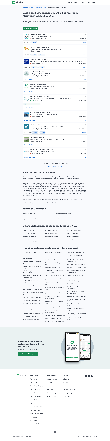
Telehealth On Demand (29, 213)
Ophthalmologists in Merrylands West (55, 315)
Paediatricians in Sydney (29, 203)
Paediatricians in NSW (41, 7)
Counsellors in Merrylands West (31, 316)
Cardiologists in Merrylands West (31, 303)
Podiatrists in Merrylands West (75, 275)
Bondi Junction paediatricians (30, 242)
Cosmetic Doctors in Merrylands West (33, 313)
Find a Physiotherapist (36, 386)
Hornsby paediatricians (51, 233)
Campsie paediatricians (73, 236)
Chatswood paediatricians (51, 230)
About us (66, 379)
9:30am (42, 67)
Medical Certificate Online (29, 216)
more (84, 42)
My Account (33, 417)
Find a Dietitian (34, 400)
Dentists (49, 386)
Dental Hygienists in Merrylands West (33, 319)
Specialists (50, 389)
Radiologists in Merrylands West (75, 284)
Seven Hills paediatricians (51, 242)
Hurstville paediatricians (73, 239)
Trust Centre (67, 396)
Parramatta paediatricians (51, 239)
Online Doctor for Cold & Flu (63, 216)
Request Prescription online (30, 219)
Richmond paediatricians (29, 239)
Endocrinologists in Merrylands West (54, 275)
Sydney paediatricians (28, 230)
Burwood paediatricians (29, 233)
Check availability (28, 79)
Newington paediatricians (51, 236)
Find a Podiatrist (35, 389)
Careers (65, 382)
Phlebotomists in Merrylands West (76, 264)
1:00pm (34, 42)
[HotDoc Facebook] (85, 376)
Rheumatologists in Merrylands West (76, 296)
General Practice (52, 379)
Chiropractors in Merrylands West (32, 306)
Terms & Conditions (69, 389)
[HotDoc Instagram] (91, 376)
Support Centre (51, 396)
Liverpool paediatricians (73, 233)
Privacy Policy (67, 393)
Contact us (66, 386)
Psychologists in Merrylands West (76, 281)
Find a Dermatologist (36, 406)
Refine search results (30, 28)
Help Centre (33, 420)
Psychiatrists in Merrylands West (75, 278)
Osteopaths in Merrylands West (75, 252)
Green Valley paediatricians (74, 230)
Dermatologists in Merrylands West (54, 260)
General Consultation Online (63, 213)
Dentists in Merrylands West (52, 257)
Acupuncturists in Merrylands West (32, 297)
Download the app (28, 354)
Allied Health (50, 382)
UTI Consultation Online (62, 219)
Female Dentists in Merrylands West (32, 289)
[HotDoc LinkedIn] (88, 376)
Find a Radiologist (35, 410)
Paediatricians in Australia (28, 7)
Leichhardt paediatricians (29, 236)
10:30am (33, 54)
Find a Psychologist (35, 396)
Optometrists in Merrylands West (53, 318)
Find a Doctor (34, 379)
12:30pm (34, 132)
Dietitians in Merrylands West (53, 267)
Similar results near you (55, 166)
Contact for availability (30, 120)
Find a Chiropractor (36, 393)
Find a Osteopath (35, 403)
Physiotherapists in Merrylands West (76, 267)
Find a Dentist (34, 382)
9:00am (34, 67)
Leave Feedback (34, 424)
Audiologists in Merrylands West (31, 300)
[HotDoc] (18, 2)
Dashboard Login (52, 393)
